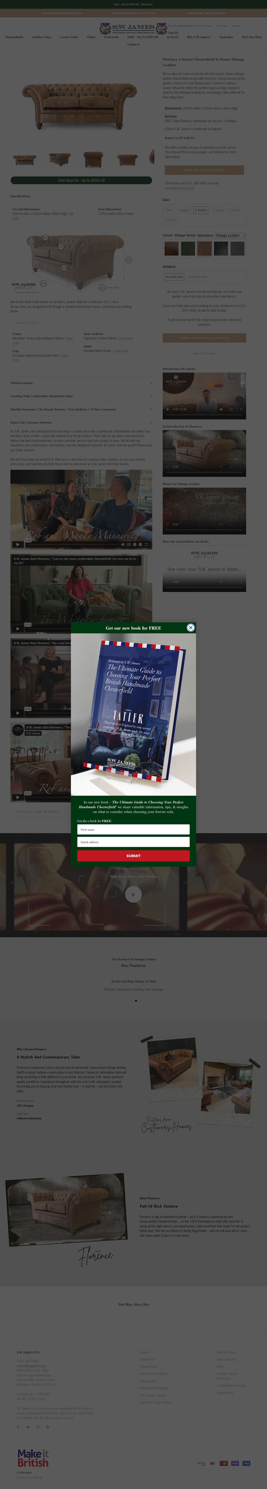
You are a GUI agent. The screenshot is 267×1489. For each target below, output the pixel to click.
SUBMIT (133, 855)
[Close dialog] (190, 627)
